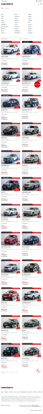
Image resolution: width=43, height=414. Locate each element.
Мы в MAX (40, 1)
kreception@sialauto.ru (36, 406)
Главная (2, 8)
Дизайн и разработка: (35, 410)
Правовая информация (5, 405)
